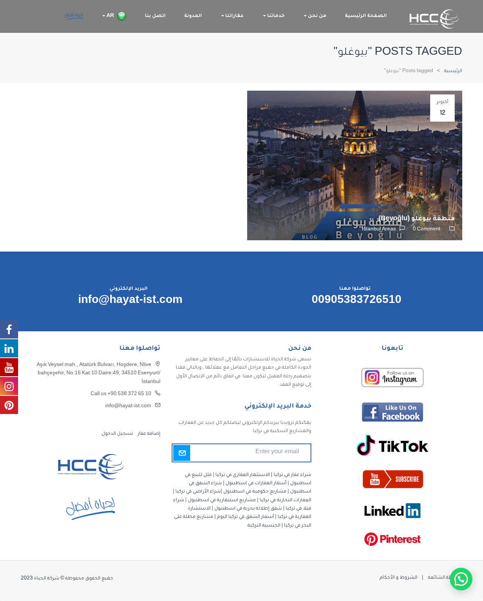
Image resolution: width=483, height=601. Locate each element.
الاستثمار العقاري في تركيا (242, 475)
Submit (181, 453)
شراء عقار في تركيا (292, 475)
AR (109, 16)
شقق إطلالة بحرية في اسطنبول (248, 508)
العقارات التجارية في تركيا (285, 500)
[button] (461, 579)
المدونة (193, 16)
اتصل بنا (155, 16)
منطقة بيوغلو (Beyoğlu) (416, 219)
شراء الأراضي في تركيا (198, 491)
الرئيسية (453, 71)
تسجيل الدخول (117, 434)
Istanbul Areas (379, 229)
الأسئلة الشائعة (445, 578)
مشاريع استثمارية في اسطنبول (222, 500)
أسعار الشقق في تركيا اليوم (245, 517)
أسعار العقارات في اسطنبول (256, 483)
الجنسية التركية (264, 525)
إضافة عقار (148, 434)
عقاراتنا (234, 16)
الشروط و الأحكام (398, 578)
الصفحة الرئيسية (366, 16)
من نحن (316, 16)
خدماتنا (275, 16)
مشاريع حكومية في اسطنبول (254, 491)
